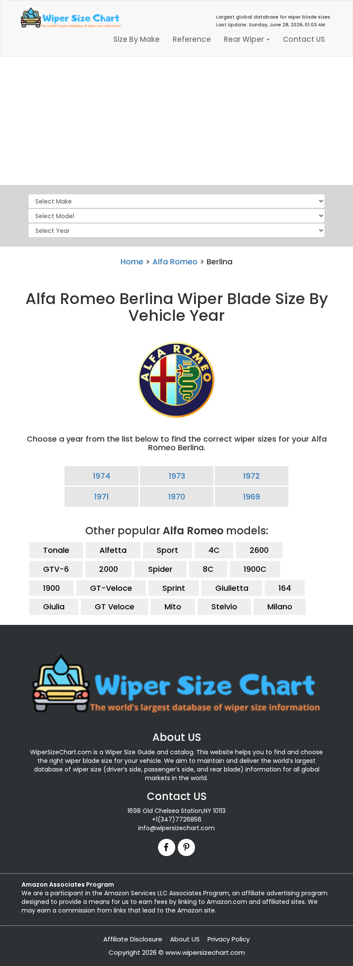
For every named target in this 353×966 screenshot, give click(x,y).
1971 (101, 496)
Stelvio (224, 606)
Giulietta (231, 588)
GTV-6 (56, 569)
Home (132, 261)
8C (208, 569)
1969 (251, 496)
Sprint (173, 588)
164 (285, 588)
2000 (108, 569)
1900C (255, 569)
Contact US (304, 39)
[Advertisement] (176, 121)
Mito (172, 606)
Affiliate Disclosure (132, 939)
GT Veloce (114, 606)
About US (185, 939)
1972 (251, 475)
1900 (51, 588)
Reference (192, 39)
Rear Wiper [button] (245, 39)
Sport (167, 550)
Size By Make (136, 39)
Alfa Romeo (175, 261)
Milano (279, 606)
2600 (259, 550)
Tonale (56, 550)
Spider (160, 569)
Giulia (54, 606)
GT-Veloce (111, 588)
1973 (177, 475)
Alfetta (113, 550)
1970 (176, 496)
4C (214, 550)
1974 (101, 475)
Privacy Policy (228, 939)
